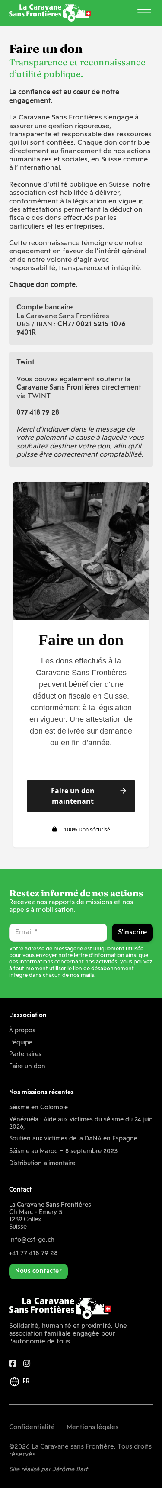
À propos (22, 1030)
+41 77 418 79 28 (33, 1253)
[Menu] (144, 13)
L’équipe (20, 1043)
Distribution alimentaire (42, 1163)
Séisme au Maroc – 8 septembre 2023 (63, 1151)
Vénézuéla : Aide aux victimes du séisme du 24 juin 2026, (81, 1123)
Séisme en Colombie (38, 1108)
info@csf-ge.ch (31, 1240)
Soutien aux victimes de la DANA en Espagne (73, 1139)
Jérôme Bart (70, 1469)
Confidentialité (32, 1427)
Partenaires (25, 1054)
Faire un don (27, 1066)
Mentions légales (92, 1427)
